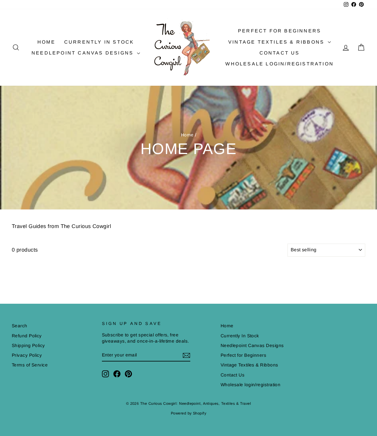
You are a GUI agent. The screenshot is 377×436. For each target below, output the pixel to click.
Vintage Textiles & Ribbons (277, 41)
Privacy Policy (27, 355)
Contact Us (279, 52)
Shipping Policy (28, 345)
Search (19, 325)
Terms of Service (30, 364)
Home (46, 41)
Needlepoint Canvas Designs (83, 52)
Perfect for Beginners (279, 30)
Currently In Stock (99, 41)
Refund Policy (27, 335)
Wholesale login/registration (279, 63)
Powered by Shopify (188, 413)
